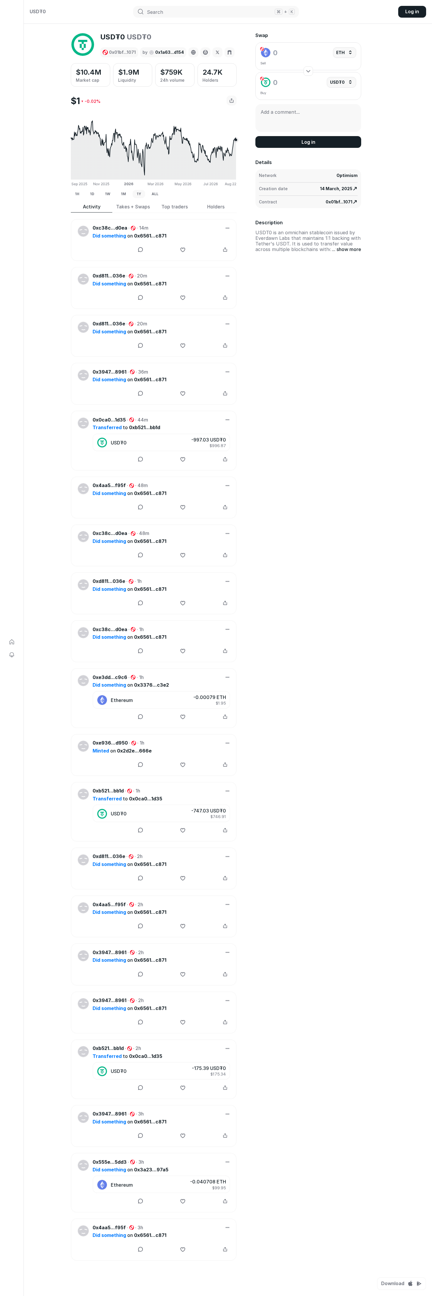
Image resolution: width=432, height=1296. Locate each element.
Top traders (174, 207)
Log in (412, 11)
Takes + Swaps (133, 207)
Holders (216, 207)
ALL (155, 194)
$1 (75, 101)
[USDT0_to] (217, 52)
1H (77, 194)
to (126, 427)
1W (107, 194)
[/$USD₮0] (230, 52)
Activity (92, 207)
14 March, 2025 (336, 188)
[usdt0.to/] (193, 52)
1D (92, 194)
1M (123, 194)
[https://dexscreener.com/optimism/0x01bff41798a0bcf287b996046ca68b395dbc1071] (205, 52)
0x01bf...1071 (339, 201)
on (129, 236)
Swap (261, 35)
